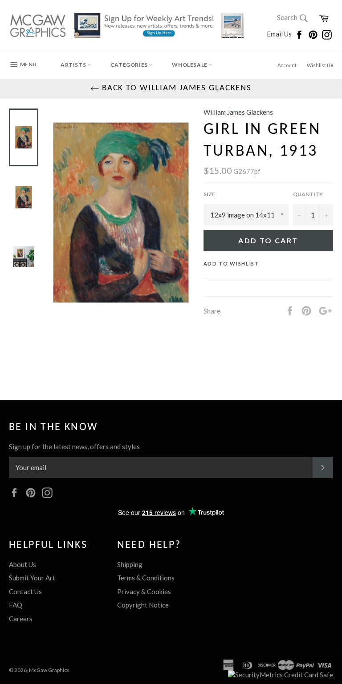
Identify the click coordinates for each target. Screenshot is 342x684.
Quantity (308, 194)
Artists (74, 64)
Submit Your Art (32, 578)
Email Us (280, 34)
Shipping (129, 564)
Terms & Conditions (146, 578)
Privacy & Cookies (144, 591)
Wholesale (190, 64)
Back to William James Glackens (175, 88)
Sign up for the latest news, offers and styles (74, 447)
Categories (129, 64)
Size (209, 194)
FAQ (15, 605)
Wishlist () (320, 65)
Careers (21, 619)
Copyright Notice (143, 605)
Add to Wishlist (231, 263)
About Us (22, 564)
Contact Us (25, 591)
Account (287, 65)
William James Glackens (238, 112)
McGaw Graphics (49, 670)
